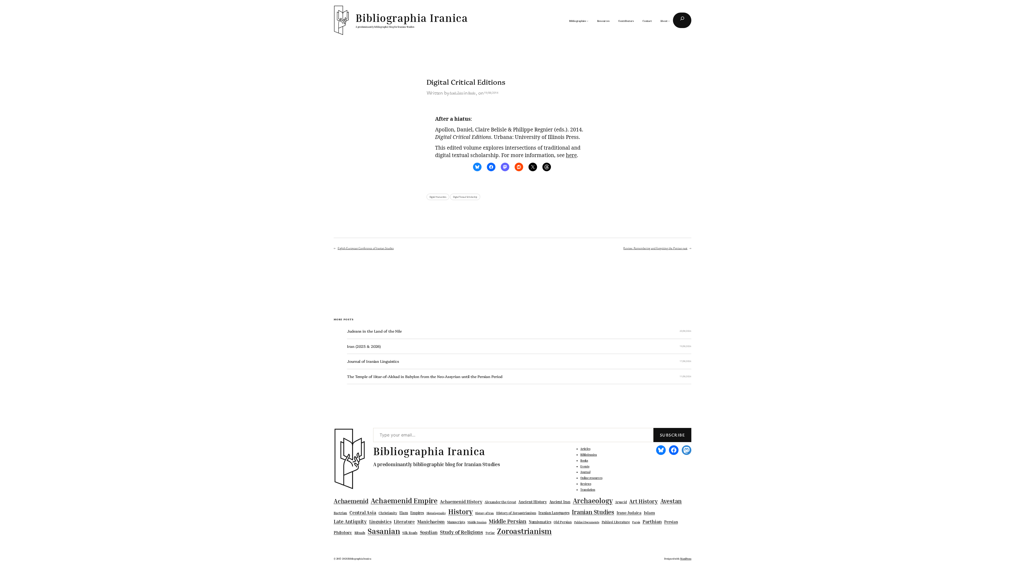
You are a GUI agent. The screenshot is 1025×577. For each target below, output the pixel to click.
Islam (649, 512)
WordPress (685, 558)
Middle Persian (507, 521)
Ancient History (532, 501)
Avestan (671, 501)
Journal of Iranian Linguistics (373, 361)
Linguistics (380, 521)
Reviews (585, 484)
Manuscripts (456, 522)
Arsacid (621, 502)
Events (584, 466)
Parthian (652, 521)
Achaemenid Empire (404, 500)
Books (471, 93)
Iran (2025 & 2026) (364, 346)
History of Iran (484, 513)
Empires (417, 512)
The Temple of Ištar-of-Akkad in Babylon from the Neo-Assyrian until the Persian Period (424, 377)
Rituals (359, 533)
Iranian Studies (593, 512)
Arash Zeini (456, 93)
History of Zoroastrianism (516, 513)
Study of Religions (461, 532)
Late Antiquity (350, 521)
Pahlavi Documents (586, 522)
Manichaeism (431, 521)
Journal (585, 472)
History (460, 511)
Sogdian (428, 532)
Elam (403, 512)
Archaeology (593, 500)
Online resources (591, 478)
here (571, 155)
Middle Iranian (476, 522)
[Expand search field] (682, 20)
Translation (587, 490)
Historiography (436, 513)
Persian (671, 521)
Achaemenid (351, 501)
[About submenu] (669, 21)
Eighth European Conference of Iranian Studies (366, 248)
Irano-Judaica (629, 512)
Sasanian (384, 531)
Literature (404, 521)
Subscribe (672, 435)
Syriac (490, 533)
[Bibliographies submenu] (587, 21)
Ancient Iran (559, 502)
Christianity (388, 513)
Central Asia (362, 512)
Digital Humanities (437, 196)
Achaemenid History (461, 501)
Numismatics (540, 522)
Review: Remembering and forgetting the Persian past (655, 248)
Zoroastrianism (524, 531)
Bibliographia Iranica (412, 17)
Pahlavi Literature (616, 522)
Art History (643, 501)
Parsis (636, 522)
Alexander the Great (500, 502)
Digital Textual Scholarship (465, 196)
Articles (585, 449)
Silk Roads (409, 533)
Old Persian (563, 522)
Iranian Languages (553, 513)
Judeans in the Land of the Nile (374, 331)
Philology (343, 532)
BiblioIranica (588, 455)
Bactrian (340, 513)
